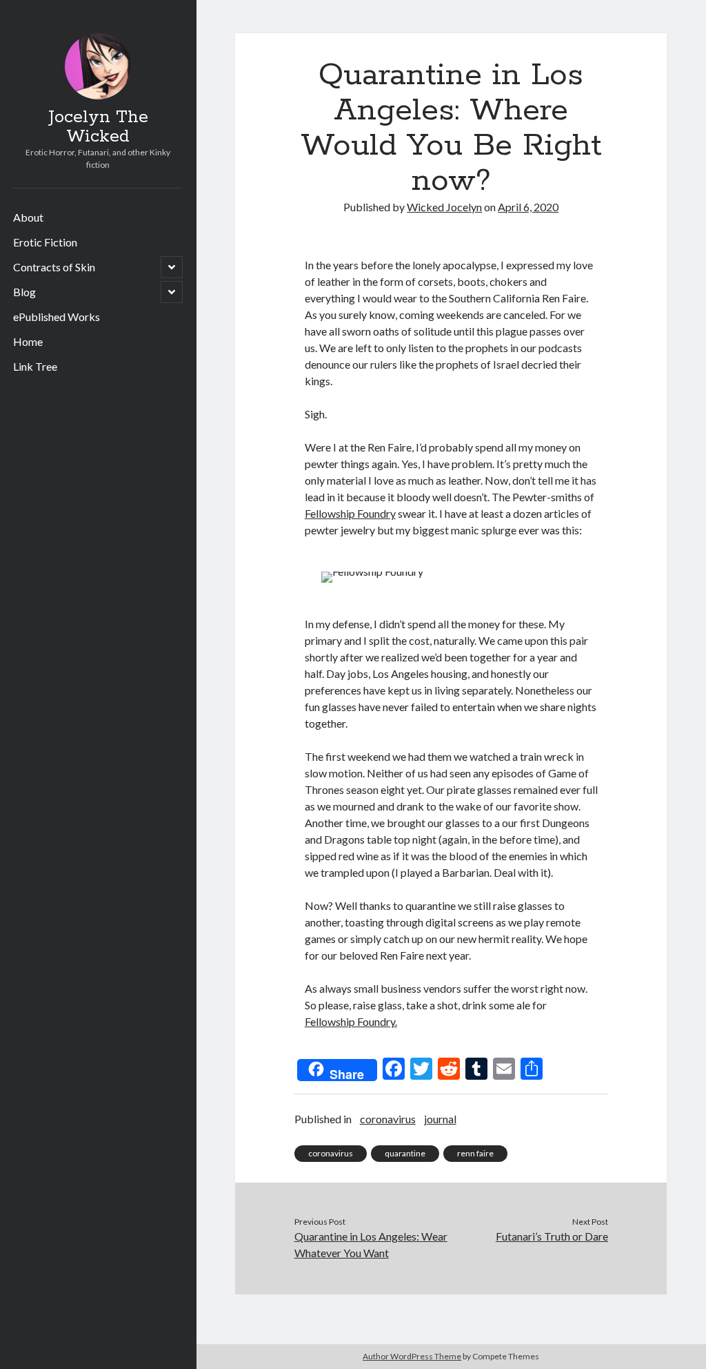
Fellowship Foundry (350, 513)
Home (28, 341)
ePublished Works (56, 316)
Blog (24, 291)
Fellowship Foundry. (351, 1021)
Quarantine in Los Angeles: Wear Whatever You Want (370, 1244)
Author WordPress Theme (412, 1356)
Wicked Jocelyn (444, 206)
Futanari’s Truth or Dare (552, 1236)
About (28, 217)
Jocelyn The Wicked (98, 127)
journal (440, 1118)
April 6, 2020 (528, 206)
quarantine (405, 1153)
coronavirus (388, 1118)
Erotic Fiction (45, 242)
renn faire (475, 1153)
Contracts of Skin (54, 266)
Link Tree (35, 366)
